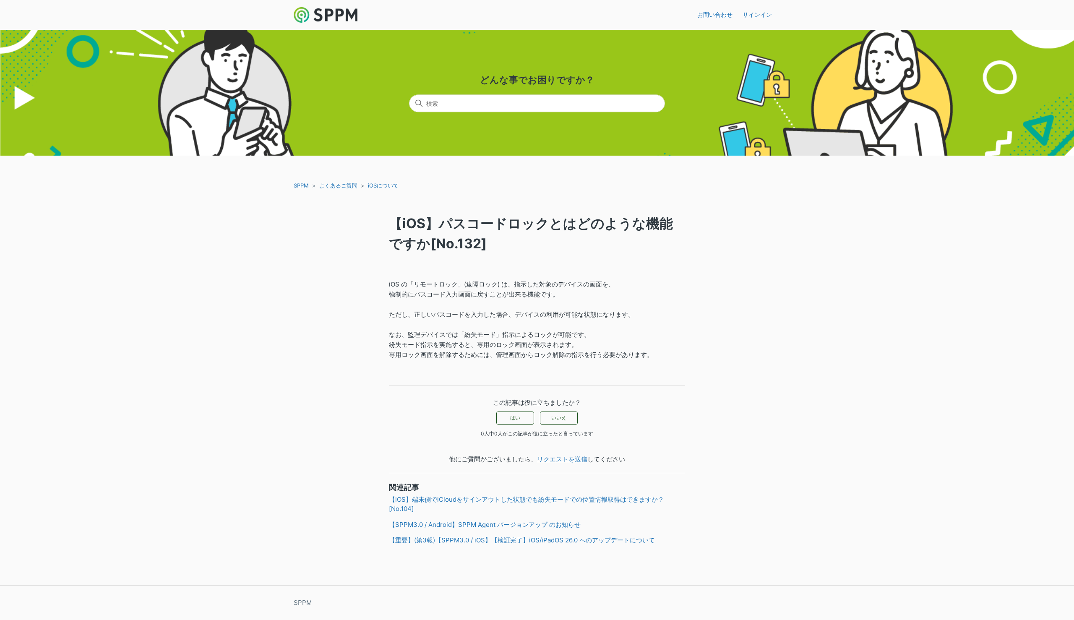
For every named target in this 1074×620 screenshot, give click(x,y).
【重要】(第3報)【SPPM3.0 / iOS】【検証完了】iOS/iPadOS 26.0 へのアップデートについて (522, 540)
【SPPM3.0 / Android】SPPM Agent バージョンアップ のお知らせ (485, 525)
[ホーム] (325, 15)
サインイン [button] (757, 14)
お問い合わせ (715, 14)
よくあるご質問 (338, 185)
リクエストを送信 (562, 459)
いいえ (558, 417)
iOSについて (383, 185)
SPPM (301, 185)
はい (515, 417)
